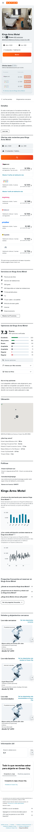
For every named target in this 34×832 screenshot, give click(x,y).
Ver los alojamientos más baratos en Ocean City (25, 659)
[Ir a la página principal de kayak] (11, 3)
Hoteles (12, 824)
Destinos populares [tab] (24, 774)
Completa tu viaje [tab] (9, 774)
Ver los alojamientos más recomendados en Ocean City (25, 698)
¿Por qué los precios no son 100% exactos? (13, 815)
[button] (3, 3)
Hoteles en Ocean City (11, 784)
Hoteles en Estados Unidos (9, 826)
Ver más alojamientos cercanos (26, 621)
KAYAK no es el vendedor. (11, 808)
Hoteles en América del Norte (23, 824)
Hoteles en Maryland (24, 826)
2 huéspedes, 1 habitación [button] (12, 50)
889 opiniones (18, 37)
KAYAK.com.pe (4, 824)
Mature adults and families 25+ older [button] (13, 643)
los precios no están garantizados (16, 803)
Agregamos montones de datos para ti (15, 812)
